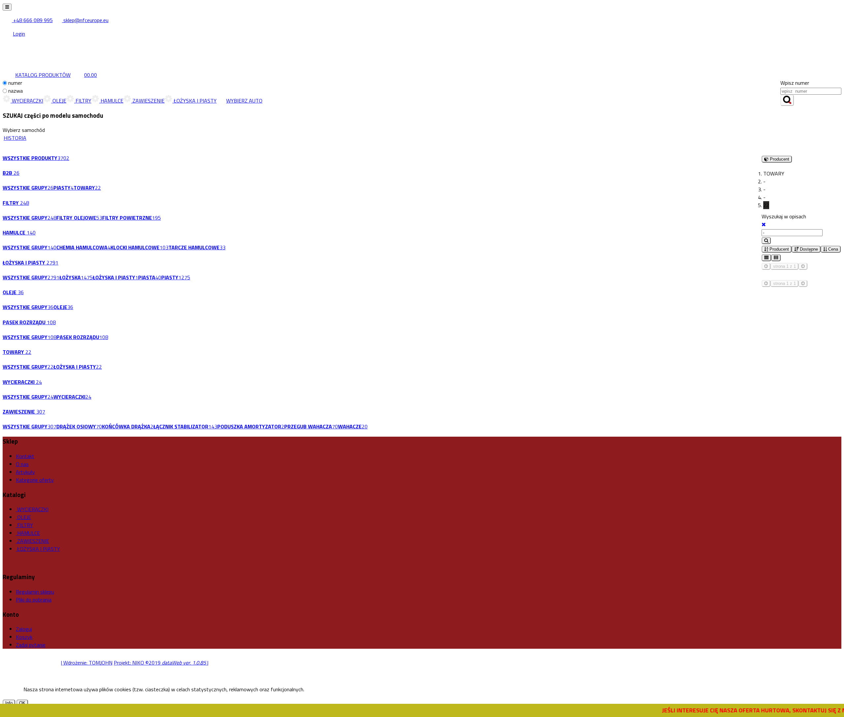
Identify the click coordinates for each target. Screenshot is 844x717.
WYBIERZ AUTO (244, 101)
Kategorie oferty (35, 480)
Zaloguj (24, 629)
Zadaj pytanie (30, 645)
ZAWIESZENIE (148, 101)
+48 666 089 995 (32, 20)
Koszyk (24, 637)
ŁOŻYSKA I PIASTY (194, 101)
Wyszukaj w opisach (784, 216)
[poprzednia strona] (766, 266)
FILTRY (82, 101)
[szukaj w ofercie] (766, 240)
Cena (832, 249)
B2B (11, 173)
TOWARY (17, 352)
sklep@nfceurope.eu (85, 20)
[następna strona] (803, 266)
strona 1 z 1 (784, 266)
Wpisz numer (794, 83)
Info (9, 703)
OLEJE (58, 101)
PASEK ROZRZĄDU (29, 322)
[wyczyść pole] (764, 224)
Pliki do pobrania (33, 600)
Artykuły (25, 472)
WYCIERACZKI (27, 101)
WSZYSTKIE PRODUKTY (36, 158)
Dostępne (808, 249)
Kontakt (25, 456)
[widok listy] (766, 257)
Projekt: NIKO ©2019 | (161, 663)
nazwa (15, 91)
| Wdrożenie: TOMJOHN (86, 663)
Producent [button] (779, 159)
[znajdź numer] (787, 100)
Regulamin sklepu (35, 592)
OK (22, 703)
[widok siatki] (776, 257)
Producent (778, 249)
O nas (22, 464)
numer (15, 83)
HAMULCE (111, 101)
